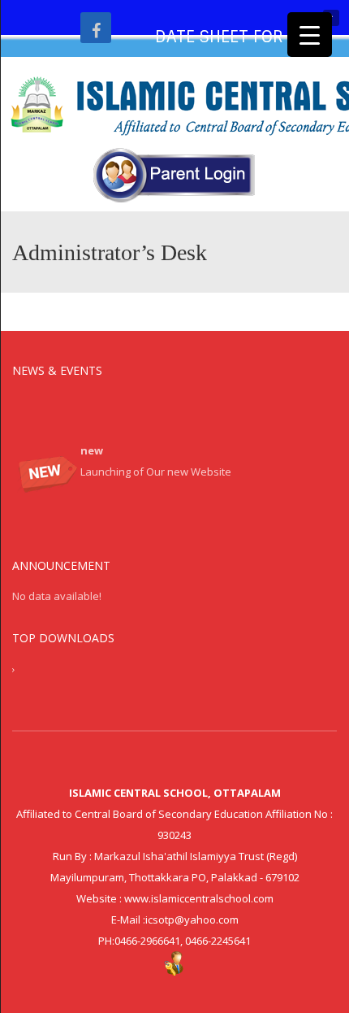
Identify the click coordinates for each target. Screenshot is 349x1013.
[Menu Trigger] (309, 34)
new (91, 448)
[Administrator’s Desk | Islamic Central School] (174, 105)
